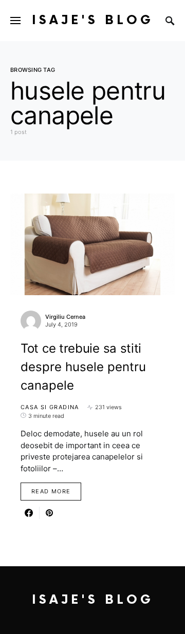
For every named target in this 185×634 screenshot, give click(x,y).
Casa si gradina (50, 407)
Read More (50, 491)
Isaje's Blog (93, 20)
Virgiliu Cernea (65, 316)
